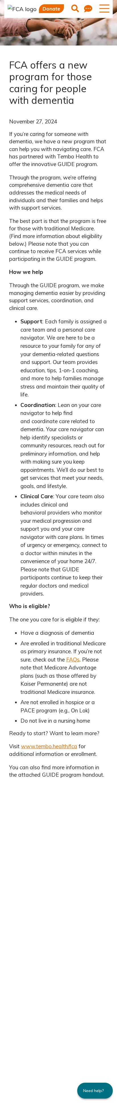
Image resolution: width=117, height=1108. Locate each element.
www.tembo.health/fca (49, 746)
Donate (51, 9)
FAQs (73, 659)
